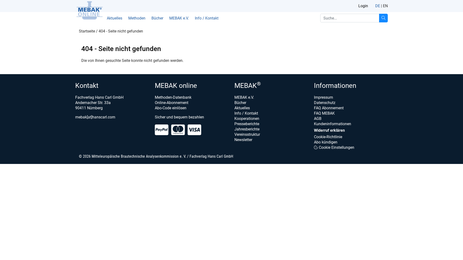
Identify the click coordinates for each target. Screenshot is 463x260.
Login (363, 6)
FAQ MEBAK (324, 113)
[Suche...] (383, 18)
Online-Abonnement (171, 102)
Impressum (323, 97)
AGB (317, 118)
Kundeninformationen (332, 124)
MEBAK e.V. (179, 18)
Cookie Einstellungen (336, 147)
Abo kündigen (325, 142)
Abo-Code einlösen (170, 108)
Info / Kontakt (206, 18)
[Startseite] (89, 10)
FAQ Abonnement (329, 108)
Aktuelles (114, 18)
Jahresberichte (246, 129)
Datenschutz (324, 102)
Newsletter (243, 139)
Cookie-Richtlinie (328, 137)
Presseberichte (246, 124)
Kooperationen (246, 118)
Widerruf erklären (329, 130)
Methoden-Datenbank (173, 97)
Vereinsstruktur (247, 134)
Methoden (136, 18)
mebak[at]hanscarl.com (95, 117)
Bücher (157, 18)
